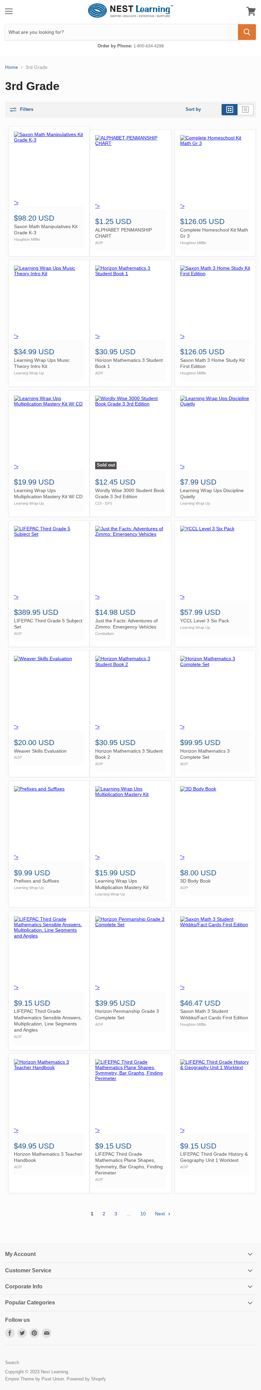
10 (143, 1213)
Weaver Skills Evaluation (40, 751)
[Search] (247, 32)
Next (160, 1213)
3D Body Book (195, 881)
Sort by (193, 109)
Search (12, 1362)
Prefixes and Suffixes (36, 881)
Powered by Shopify (86, 1378)
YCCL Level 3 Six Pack (204, 620)
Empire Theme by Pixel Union (34, 1378)
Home (11, 67)
